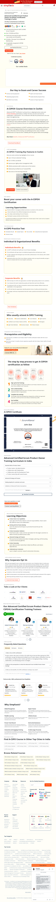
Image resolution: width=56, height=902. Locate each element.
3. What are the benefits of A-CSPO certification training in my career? (21, 669)
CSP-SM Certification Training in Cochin (27, 762)
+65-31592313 (47, 827)
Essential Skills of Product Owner (13, 465)
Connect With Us (9, 352)
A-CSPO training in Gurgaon (43, 743)
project (8, 125)
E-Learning (23, 787)
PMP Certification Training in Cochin (30, 765)
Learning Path (24, 800)
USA (34, 816)
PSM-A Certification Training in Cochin (43, 759)
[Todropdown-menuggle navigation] (1, 5)
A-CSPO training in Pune (9, 749)
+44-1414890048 (33, 827)
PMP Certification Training (34, 774)
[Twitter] (30, 795)
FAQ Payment (13, 648)
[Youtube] (32, 795)
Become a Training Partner (6, 826)
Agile (9, 10)
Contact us (6, 793)
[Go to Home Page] (6, 10)
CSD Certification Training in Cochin (27, 759)
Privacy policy (16, 823)
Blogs (22, 794)
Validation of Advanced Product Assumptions (15, 486)
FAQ (13, 818)
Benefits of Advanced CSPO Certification (23, 137)
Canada (41, 816)
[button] (54, 5)
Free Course (23, 789)
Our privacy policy (11, 898)
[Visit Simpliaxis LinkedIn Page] (17, 622)
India (48, 816)
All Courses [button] (26, 5)
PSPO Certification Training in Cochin (11, 762)
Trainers (23, 798)
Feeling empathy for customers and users (15, 482)
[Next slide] (30, 639)
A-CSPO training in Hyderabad (10, 746)
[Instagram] (35, 794)
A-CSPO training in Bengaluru (10, 743)
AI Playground (16, 809)
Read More (11, 635)
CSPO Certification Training (9, 774)
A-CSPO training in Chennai (21, 743)
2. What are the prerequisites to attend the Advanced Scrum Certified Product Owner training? (25, 665)
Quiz (22, 803)
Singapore (48, 824)
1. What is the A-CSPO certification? (13, 653)
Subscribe (47, 784)
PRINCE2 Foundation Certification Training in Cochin (14, 768)
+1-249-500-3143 (40, 820)
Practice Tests (24, 791)
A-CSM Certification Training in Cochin (42, 756)
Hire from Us (7, 822)
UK (33, 824)
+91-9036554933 (47, 819)
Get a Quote (22, 53)
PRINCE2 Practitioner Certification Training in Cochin (35, 768)
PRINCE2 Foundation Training (22, 774)
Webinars (23, 793)
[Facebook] (33, 794)
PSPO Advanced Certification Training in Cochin (13, 765)
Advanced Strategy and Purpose (12, 478)
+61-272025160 (40, 827)
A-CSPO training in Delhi (32, 743)
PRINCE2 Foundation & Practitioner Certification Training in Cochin (16, 771)
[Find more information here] (43, 882)
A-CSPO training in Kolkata (21, 746)
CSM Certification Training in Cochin (26, 756)
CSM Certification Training (35, 771)
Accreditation (7, 786)
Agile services (16, 791)
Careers (6, 788)
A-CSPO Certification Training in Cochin (12, 759)
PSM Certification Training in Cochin (11, 756)
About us (6, 784)
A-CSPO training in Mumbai (33, 746)
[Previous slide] (27, 639)
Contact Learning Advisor (12, 506)
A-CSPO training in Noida (44, 746)
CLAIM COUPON (38, 2)
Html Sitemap (16, 828)
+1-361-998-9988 (33, 820)
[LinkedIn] (30, 794)
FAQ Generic (20, 648)
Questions (23, 802)
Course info (23, 796)
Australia (41, 824)
